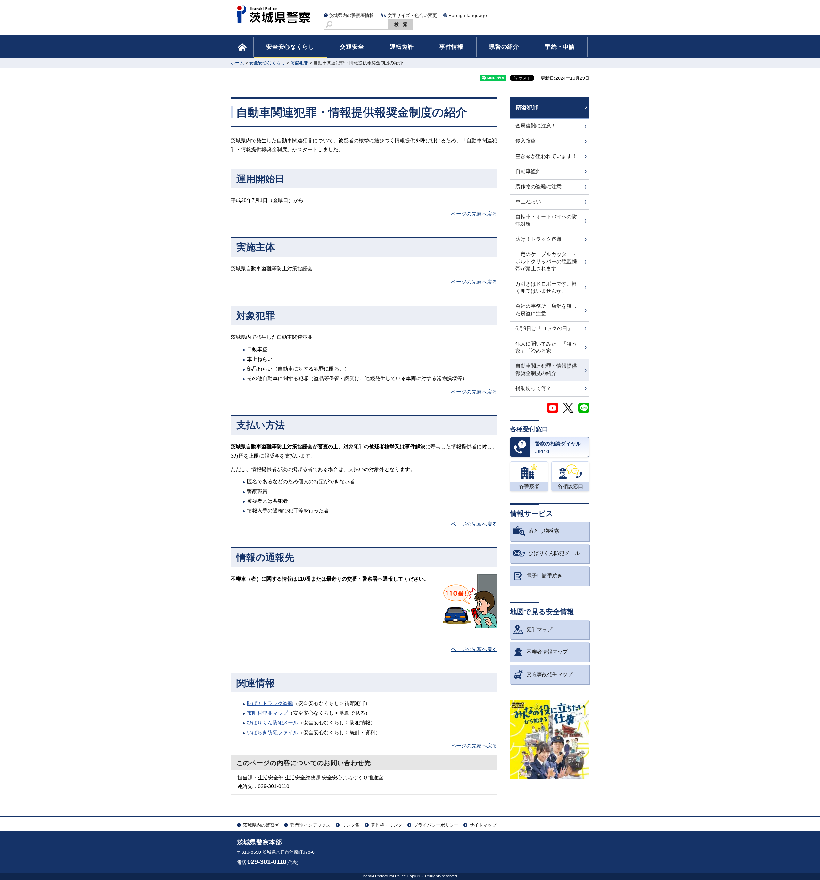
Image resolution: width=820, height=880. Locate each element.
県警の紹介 (504, 47)
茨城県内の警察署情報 (351, 15)
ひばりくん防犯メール (272, 722)
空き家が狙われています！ (546, 156)
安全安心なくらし (290, 47)
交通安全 (352, 47)
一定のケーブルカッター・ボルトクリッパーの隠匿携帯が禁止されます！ (546, 261)
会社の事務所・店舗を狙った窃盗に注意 (546, 309)
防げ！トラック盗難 (270, 703)
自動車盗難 (528, 171)
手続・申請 (560, 47)
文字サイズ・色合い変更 (412, 15)
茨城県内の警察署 (261, 824)
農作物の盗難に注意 (538, 186)
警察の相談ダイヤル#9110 (558, 448)
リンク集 (351, 824)
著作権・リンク (386, 824)
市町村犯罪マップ (267, 713)
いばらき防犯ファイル (272, 732)
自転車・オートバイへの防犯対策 (546, 220)
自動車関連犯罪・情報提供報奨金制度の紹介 (546, 369)
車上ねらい (528, 201)
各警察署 (529, 486)
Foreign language (467, 15)
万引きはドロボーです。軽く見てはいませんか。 (546, 287)
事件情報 (451, 47)
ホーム (237, 62)
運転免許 (402, 47)
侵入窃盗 (525, 140)
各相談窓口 (570, 486)
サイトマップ (483, 824)
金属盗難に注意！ (535, 125)
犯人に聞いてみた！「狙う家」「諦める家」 (546, 347)
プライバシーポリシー (436, 824)
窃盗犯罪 (299, 62)
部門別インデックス (310, 824)
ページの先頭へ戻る (474, 213)
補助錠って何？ (533, 388)
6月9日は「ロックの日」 (543, 328)
